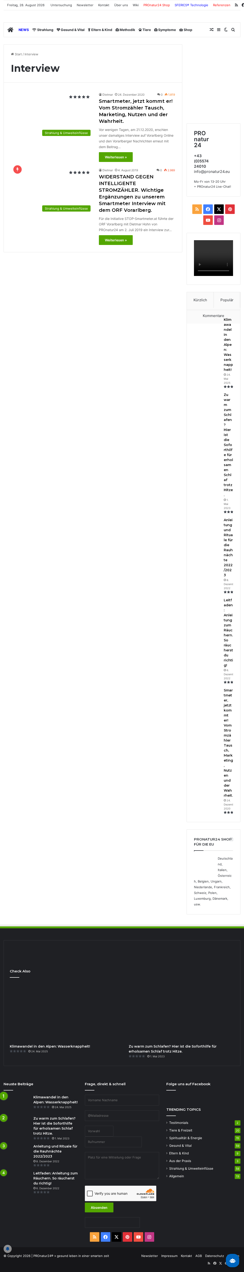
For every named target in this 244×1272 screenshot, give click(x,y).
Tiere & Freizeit (180, 1130)
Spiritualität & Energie (185, 1138)
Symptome (167, 30)
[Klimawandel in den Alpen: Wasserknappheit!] (207, 326)
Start (18, 54)
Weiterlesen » (116, 157)
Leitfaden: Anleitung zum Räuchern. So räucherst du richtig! (55, 1178)
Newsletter (85, 5)
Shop (187, 30)
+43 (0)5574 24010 (201, 161)
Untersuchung (61, 5)
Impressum (169, 1256)
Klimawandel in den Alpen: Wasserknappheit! (228, 344)
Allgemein (176, 1176)
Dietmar (107, 94)
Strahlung (44, 30)
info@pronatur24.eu (212, 171)
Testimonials (178, 1123)
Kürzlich (200, 300)
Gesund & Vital (72, 30)
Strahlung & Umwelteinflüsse (191, 1168)
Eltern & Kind (101, 30)
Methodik (127, 30)
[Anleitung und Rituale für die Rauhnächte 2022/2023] (207, 526)
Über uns (121, 5)
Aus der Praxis (180, 1161)
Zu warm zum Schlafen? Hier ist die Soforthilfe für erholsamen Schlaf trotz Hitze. (228, 445)
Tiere (146, 30)
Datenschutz (214, 1256)
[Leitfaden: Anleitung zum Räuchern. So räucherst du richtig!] (207, 607)
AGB (198, 1256)
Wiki (136, 5)
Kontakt (103, 5)
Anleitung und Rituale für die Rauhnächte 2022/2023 (55, 1151)
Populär (227, 300)
